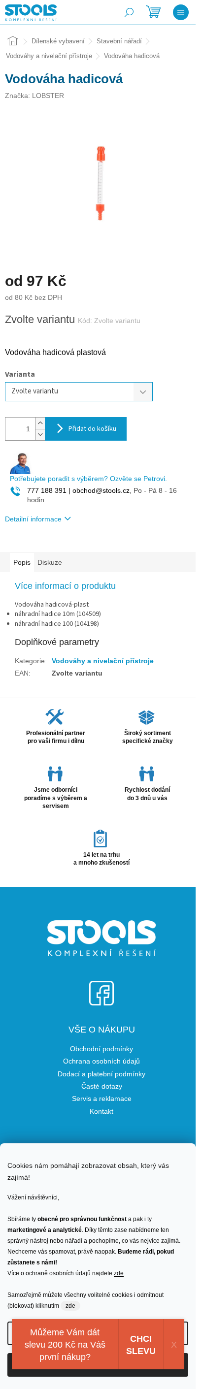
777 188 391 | (48, 490)
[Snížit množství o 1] (40, 434)
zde (119, 1273)
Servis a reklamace (102, 1098)
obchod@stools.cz (100, 490)
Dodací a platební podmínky (101, 1074)
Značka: (34, 95)
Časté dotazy (101, 1086)
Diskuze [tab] (49, 562)
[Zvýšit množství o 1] (40, 423)
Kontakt (101, 1111)
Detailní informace (33, 519)
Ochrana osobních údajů (101, 1061)
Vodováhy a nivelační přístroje (103, 661)
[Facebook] (101, 987)
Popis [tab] (22, 562)
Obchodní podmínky (101, 1049)
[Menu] (181, 12)
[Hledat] (129, 12)
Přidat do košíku (92, 429)
